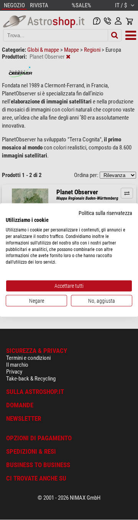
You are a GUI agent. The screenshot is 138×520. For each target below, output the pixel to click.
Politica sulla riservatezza (105, 213)
